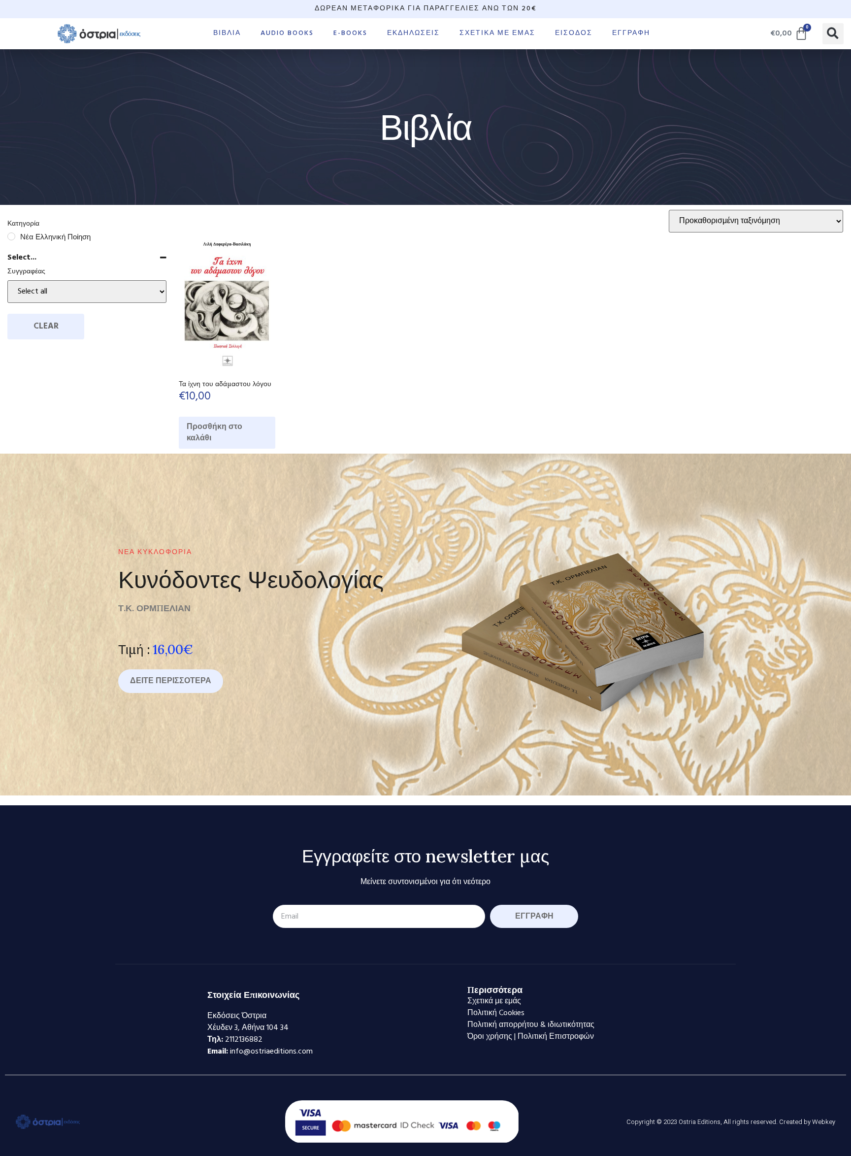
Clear (46, 326)
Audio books (287, 33)
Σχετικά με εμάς (497, 33)
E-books (350, 33)
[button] (833, 33)
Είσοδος (573, 33)
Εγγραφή (631, 33)
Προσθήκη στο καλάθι (214, 433)
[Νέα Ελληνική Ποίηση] (11, 236)
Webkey (823, 1121)
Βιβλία (227, 33)
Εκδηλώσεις (413, 33)
